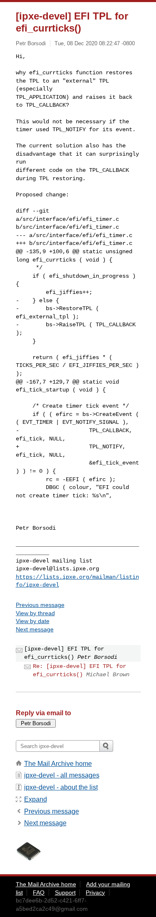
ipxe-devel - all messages (61, 775)
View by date (33, 621)
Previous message (40, 605)
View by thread (35, 613)
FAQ (39, 892)
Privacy (95, 892)
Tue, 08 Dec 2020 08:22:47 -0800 (94, 43)
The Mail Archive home (58, 763)
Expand (35, 799)
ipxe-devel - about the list (61, 787)
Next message (35, 629)
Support (65, 892)
